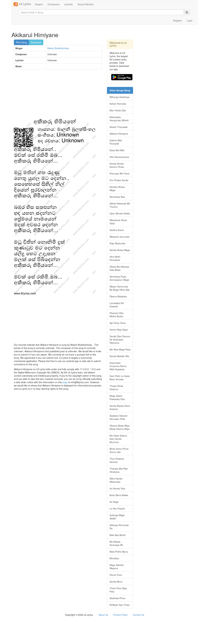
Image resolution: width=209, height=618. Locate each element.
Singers (39, 4)
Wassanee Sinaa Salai (118, 221)
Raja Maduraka (117, 243)
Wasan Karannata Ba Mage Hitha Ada (120, 288)
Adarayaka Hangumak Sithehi (119, 118)
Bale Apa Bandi (117, 535)
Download (36, 42)
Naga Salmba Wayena (117, 566)
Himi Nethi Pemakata (115, 258)
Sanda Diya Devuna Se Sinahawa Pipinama (120, 339)
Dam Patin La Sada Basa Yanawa (120, 377)
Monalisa (114, 558)
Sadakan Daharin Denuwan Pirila (119, 417)
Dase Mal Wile (117, 150)
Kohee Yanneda (118, 103)
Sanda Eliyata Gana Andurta (120, 407)
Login (190, 20)
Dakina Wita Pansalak (116, 142)
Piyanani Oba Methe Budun (116, 314)
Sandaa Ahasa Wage (117, 188)
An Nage (114, 501)
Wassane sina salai (119, 236)
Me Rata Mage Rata (120, 349)
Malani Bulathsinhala (58, 48)
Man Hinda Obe (118, 110)
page (65, 382)
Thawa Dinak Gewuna (116, 387)
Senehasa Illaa (117, 196)
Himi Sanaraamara (119, 157)
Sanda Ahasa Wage (120, 250)
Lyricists (68, 4)
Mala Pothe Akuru (119, 551)
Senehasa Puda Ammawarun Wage (119, 278)
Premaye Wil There (119, 173)
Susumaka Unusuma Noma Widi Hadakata (118, 366)
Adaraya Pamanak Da (119, 526)
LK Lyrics (24, 4)
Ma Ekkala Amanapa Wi (116, 543)
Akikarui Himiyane (119, 133)
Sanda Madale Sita (119, 356)
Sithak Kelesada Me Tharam (120, 205)
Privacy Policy (120, 614)
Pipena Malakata (118, 296)
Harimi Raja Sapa (119, 329)
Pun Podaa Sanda (119, 180)
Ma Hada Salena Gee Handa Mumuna (118, 439)
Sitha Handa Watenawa (116, 480)
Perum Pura (116, 574)
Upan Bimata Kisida (120, 213)
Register (177, 20)
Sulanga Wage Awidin (117, 517)
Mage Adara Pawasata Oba (117, 397)
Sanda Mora (116, 581)
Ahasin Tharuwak (119, 127)
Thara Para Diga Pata (118, 590)
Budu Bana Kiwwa (119, 495)
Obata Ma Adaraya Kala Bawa (119, 268)
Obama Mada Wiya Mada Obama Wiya (119, 427)
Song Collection (86, 4)
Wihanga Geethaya (119, 97)
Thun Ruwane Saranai (117, 460)
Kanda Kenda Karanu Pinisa (117, 165)
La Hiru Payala (117, 508)
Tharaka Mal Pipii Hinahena (119, 470)
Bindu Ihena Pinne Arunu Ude (119, 450)
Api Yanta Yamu (118, 323)
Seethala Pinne (117, 598)
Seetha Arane (117, 230)
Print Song (21, 42)
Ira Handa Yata (117, 488)
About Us (103, 614)
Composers (54, 4)
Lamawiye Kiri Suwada (117, 304)
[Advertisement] (58, 95)
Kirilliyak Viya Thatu (120, 604)
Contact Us (138, 614)
